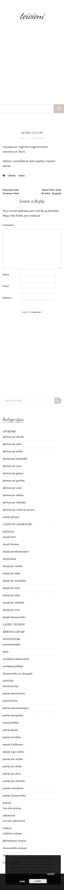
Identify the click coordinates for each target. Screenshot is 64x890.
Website (7, 297)
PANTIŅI (8, 680)
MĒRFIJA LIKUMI (13, 631)
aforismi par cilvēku (13, 436)
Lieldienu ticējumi (12, 833)
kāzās (6, 651)
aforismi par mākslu (13, 495)
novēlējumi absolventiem (16, 659)
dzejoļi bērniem (11, 544)
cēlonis (12, 175)
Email (6, 286)
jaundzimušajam (11, 644)
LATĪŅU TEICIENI (32, 132)
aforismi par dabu (12, 444)
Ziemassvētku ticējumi (14, 848)
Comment (9, 225)
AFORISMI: (9, 431)
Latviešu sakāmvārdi (14, 820)
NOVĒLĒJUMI (11, 639)
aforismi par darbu (13, 451)
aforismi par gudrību (14, 480)
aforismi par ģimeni (13, 473)
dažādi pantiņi (10, 686)
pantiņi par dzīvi (12, 773)
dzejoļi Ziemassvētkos (14, 617)
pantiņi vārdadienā (13, 788)
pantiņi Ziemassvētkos (14, 795)
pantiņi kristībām (12, 737)
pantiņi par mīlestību (14, 781)
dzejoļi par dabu (11, 573)
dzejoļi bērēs (9, 537)
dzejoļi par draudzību (14, 580)
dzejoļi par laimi (11, 595)
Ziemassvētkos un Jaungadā (17, 673)
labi (38, 881)
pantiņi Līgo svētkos (13, 751)
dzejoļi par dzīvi (11, 588)
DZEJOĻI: (8, 531)
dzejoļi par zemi (11, 609)
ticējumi (7, 828)
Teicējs (41, 138)
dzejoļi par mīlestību (13, 602)
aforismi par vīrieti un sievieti (18, 509)
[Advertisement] (32, 63)
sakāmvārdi (9, 815)
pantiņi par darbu (12, 766)
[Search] (57, 401)
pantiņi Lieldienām (13, 744)
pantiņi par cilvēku (13, 759)
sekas (21, 175)
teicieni (32, 15)
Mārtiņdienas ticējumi (14, 840)
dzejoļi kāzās (9, 558)
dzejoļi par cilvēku (12, 566)
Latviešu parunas (12, 808)
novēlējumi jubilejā (13, 666)
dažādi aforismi (11, 517)
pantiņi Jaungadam (13, 715)
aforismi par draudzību (15, 458)
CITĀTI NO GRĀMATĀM (17, 524)
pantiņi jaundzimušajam (16, 708)
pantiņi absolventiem (14, 693)
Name (6, 274)
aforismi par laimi (12, 487)
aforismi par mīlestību (14, 502)
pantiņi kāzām (10, 730)
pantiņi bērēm (10, 700)
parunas (7, 802)
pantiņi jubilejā (11, 722)
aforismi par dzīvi (12, 466)
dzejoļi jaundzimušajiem (16, 551)
